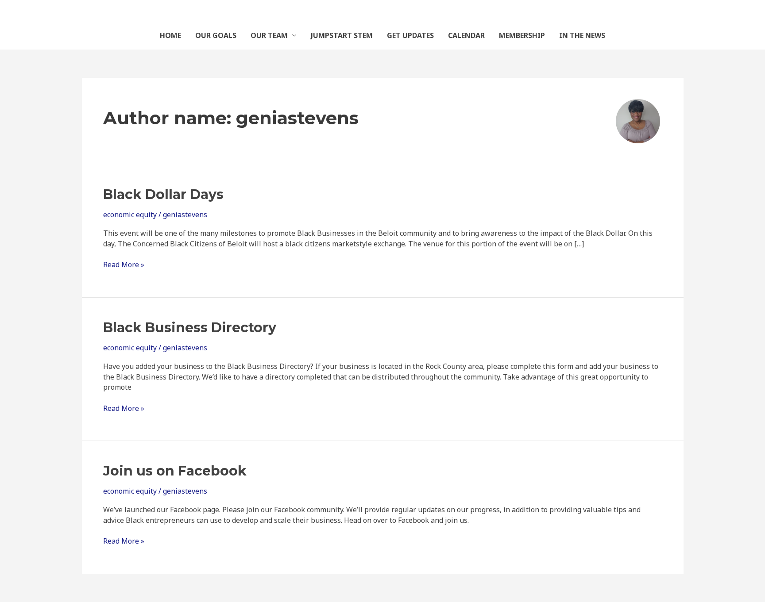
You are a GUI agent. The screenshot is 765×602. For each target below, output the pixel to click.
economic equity (130, 214)
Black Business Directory (189, 327)
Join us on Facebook (175, 471)
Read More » (123, 264)
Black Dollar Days (163, 194)
